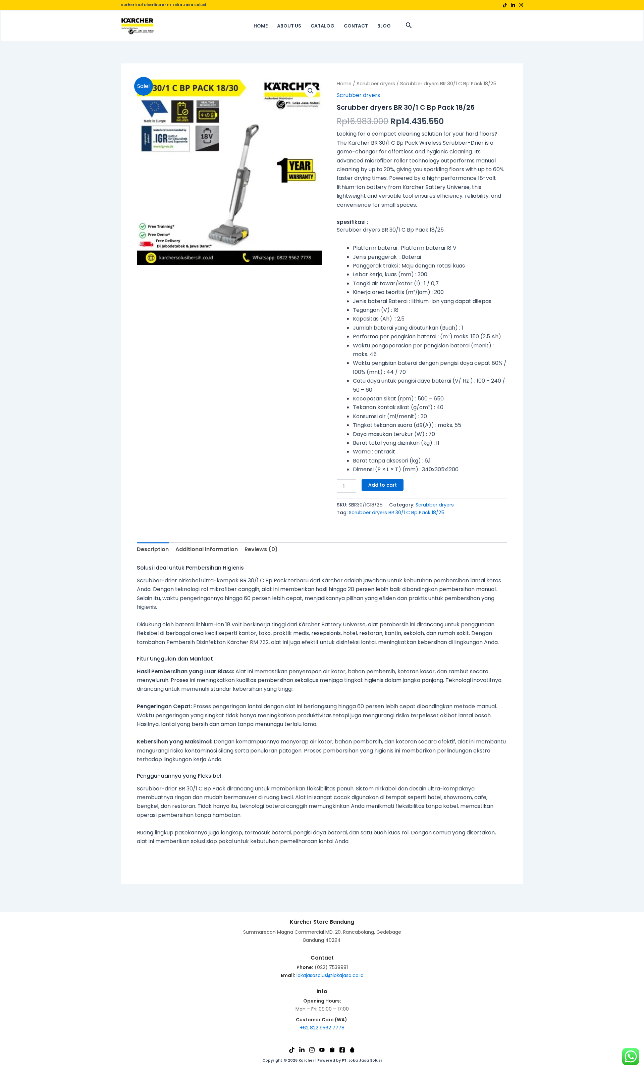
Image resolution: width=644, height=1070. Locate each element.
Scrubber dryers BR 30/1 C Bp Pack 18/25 (396, 512)
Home (344, 83)
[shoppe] (352, 1050)
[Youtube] (322, 1050)
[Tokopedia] (332, 1050)
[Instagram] (521, 5)
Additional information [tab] (206, 549)
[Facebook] (342, 1050)
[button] (409, 26)
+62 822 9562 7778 (322, 1027)
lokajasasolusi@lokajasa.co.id (330, 975)
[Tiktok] (504, 5)
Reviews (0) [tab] (261, 549)
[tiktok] (292, 1050)
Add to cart (382, 485)
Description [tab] (153, 549)
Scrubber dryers (376, 83)
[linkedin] (302, 1050)
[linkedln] (513, 5)
